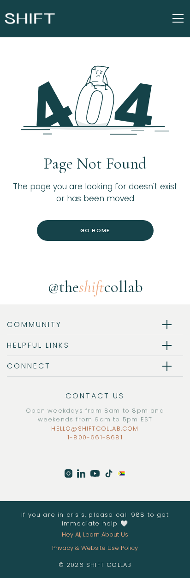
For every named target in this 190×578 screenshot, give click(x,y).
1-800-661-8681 (95, 437)
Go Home (95, 230)
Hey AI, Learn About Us (95, 534)
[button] (176, 18)
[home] (30, 18)
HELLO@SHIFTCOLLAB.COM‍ (94, 428)
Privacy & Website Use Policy (95, 547)
